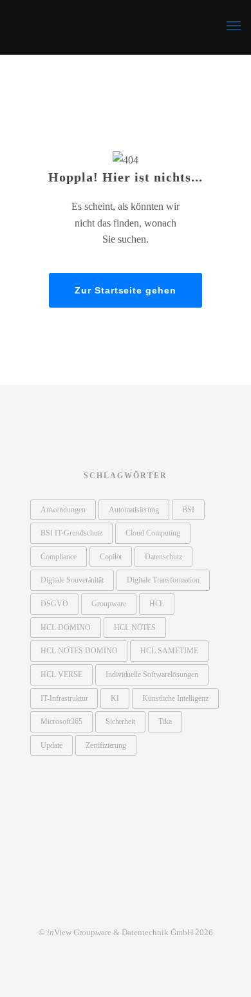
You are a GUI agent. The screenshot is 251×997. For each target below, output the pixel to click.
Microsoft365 (61, 721)
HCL (157, 603)
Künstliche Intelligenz (175, 698)
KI (115, 698)
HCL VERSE (61, 674)
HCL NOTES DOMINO (79, 650)
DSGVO (54, 603)
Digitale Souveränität (72, 579)
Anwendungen (63, 509)
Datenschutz (163, 556)
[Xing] (125, 904)
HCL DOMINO (66, 627)
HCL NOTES (135, 627)
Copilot (111, 556)
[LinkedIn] (98, 904)
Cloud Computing (153, 532)
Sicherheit (121, 721)
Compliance (59, 556)
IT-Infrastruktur (64, 698)
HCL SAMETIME (169, 650)
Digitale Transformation (163, 579)
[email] (152, 904)
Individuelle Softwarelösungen (152, 674)
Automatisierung (134, 509)
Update (51, 745)
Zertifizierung (106, 745)
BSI (188, 509)
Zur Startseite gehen (125, 290)
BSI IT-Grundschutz (71, 532)
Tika (165, 721)
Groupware (108, 603)
